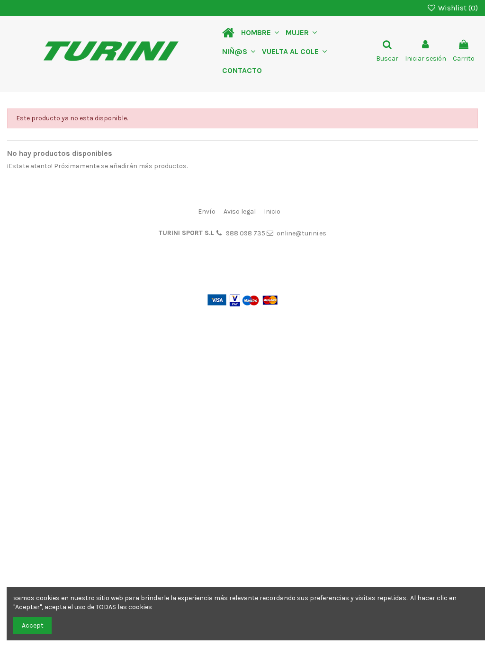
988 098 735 (245, 233)
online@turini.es (301, 233)
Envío (207, 211)
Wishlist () (457, 7)
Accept (33, 625)
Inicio (272, 211)
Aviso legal (240, 211)
